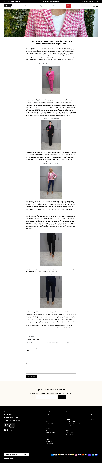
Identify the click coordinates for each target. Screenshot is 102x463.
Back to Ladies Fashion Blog (51, 342)
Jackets (48, 428)
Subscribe (61, 397)
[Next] (71, 1)
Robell (61, 6)
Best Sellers (26, 6)
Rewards (68, 419)
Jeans (47, 437)
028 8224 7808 (8, 415)
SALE (67, 6)
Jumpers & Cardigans (51, 432)
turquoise (37, 109)
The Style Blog (94, 417)
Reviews (93, 419)
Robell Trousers (49, 441)
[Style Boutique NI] (8, 6)
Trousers (48, 434)
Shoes (47, 439)
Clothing (40, 6)
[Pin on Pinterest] (33, 336)
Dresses (32, 6)
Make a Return (69, 417)
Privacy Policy (69, 432)
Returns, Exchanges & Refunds (73, 423)
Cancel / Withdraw (70, 434)
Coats (47, 430)
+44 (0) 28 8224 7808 (15, 1)
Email (27, 357)
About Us (93, 415)
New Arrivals (48, 6)
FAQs (67, 428)
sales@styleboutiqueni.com (11, 417)
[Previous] (31, 1)
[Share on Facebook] (31, 336)
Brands (55, 6)
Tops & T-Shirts (49, 423)
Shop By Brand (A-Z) (51, 443)
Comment (28, 364)
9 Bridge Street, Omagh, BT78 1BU (12, 420)
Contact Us (68, 430)
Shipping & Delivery (70, 421)
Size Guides (69, 426)
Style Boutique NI (11, 458)
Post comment (31, 376)
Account (68, 415)
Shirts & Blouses (50, 426)
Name (27, 350)
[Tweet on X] (29, 336)
